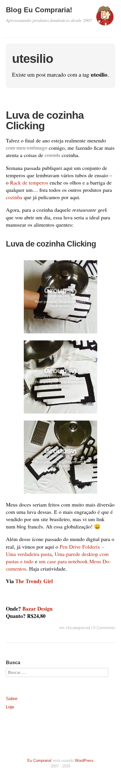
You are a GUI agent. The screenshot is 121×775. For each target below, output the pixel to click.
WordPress (84, 760)
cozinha (14, 197)
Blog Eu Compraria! (39, 10)
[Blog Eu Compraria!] (105, 19)
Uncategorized (78, 628)
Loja (10, 706)
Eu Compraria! (39, 760)
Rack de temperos (29, 182)
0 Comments (104, 628)
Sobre (11, 698)
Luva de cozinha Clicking (45, 120)
